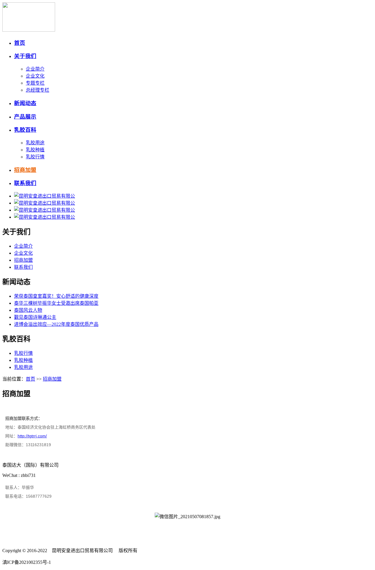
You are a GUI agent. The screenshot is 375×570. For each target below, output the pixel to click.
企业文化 (35, 75)
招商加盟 (25, 170)
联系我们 (25, 183)
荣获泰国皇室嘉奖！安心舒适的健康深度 (56, 296)
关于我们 (25, 56)
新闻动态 (25, 103)
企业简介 (35, 68)
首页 (19, 43)
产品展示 (25, 117)
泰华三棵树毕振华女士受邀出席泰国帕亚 (56, 303)
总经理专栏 (37, 90)
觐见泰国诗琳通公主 (35, 317)
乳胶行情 (35, 156)
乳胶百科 (25, 130)
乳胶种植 (35, 149)
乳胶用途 (35, 142)
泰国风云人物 (28, 310)
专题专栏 (35, 83)
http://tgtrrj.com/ (32, 436)
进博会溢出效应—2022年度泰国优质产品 (56, 324)
